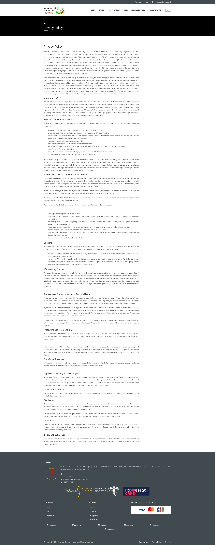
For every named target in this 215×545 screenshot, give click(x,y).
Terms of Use (94, 519)
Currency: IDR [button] (156, 10)
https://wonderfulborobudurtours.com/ (102, 60)
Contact (92, 508)
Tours (101, 10)
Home (92, 10)
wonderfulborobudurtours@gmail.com (57, 430)
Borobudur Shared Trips (134, 10)
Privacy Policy (94, 516)
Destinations (114, 10)
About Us (93, 512)
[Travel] (54, 10)
